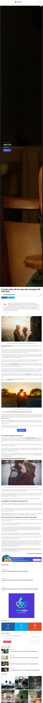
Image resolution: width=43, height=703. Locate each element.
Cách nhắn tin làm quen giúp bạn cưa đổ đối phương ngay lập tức (24, 651)
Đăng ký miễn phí (7, 150)
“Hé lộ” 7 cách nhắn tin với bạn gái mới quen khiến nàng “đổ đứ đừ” (24, 657)
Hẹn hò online (12, 668)
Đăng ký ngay (21, 430)
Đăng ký (7, 641)
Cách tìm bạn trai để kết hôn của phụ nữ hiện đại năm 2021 (19, 411)
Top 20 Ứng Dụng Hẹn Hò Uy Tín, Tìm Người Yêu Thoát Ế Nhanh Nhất (25, 670)
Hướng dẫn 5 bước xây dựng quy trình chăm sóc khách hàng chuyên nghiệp (19, 589)
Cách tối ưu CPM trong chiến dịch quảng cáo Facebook (14, 571)
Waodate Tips (4, 569)
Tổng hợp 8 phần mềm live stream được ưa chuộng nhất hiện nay (17, 580)
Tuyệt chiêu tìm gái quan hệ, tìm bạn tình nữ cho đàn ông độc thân (24, 663)
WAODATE (3, 573)
